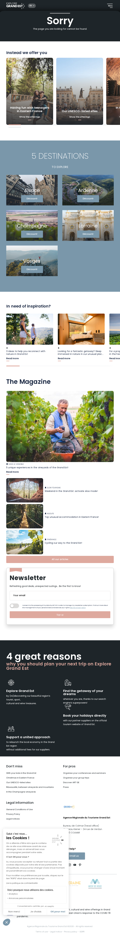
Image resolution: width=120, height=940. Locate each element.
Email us (74, 856)
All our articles (60, 559)
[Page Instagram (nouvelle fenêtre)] (69, 865)
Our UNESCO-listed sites (18, 782)
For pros (69, 766)
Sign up (60, 615)
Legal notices (13, 819)
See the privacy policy (78, 608)
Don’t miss (14, 766)
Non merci (14, 912)
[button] (6, 922)
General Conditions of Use (19, 809)
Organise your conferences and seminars (84, 773)
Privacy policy (70, 931)
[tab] (14, 124)
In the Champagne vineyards (21, 792)
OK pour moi (57, 912)
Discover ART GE (71, 782)
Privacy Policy (13, 814)
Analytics (13, 894)
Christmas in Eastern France (20, 778)
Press (66, 787)
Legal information (20, 803)
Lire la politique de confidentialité (22, 883)
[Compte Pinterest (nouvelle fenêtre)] (79, 865)
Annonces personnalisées (21, 898)
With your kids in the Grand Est (21, 773)
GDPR (82, 931)
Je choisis (35, 912)
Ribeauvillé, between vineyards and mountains (30, 787)
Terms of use (42, 931)
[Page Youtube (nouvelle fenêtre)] (74, 865)
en (31, 5)
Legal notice (56, 931)
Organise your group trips (76, 778)
